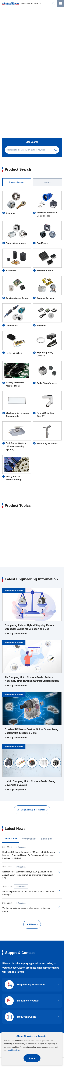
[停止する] (44, 72)
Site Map (9, 1004)
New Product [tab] (29, 796)
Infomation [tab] (11, 796)
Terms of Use (22, 1004)
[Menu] (60, 3)
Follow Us (29, 997)
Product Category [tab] (16, 129)
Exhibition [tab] (46, 796)
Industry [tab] (47, 129)
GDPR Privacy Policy (39, 1010)
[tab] (20, 71)
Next (56, 72)
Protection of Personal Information (44, 1004)
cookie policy (13, 1050)
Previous (7, 72)
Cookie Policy (21, 1010)
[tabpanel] (32, 282)
